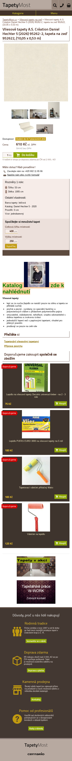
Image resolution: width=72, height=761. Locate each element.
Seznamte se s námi (36, 641)
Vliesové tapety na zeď (30, 19)
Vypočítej (11, 246)
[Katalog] (36, 285)
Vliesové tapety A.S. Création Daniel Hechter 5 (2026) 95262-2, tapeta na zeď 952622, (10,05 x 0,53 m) (34, 22)
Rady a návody (36, 728)
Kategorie (17, 13)
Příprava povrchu (13, 346)
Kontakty (36, 699)
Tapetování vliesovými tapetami (21, 341)
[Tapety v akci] (36, 575)
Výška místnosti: (13, 236)
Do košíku (60, 403)
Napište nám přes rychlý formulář (23, 175)
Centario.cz (36, 753)
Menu (54, 13)
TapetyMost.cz (10, 19)
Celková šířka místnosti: (17, 226)
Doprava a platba (36, 670)
